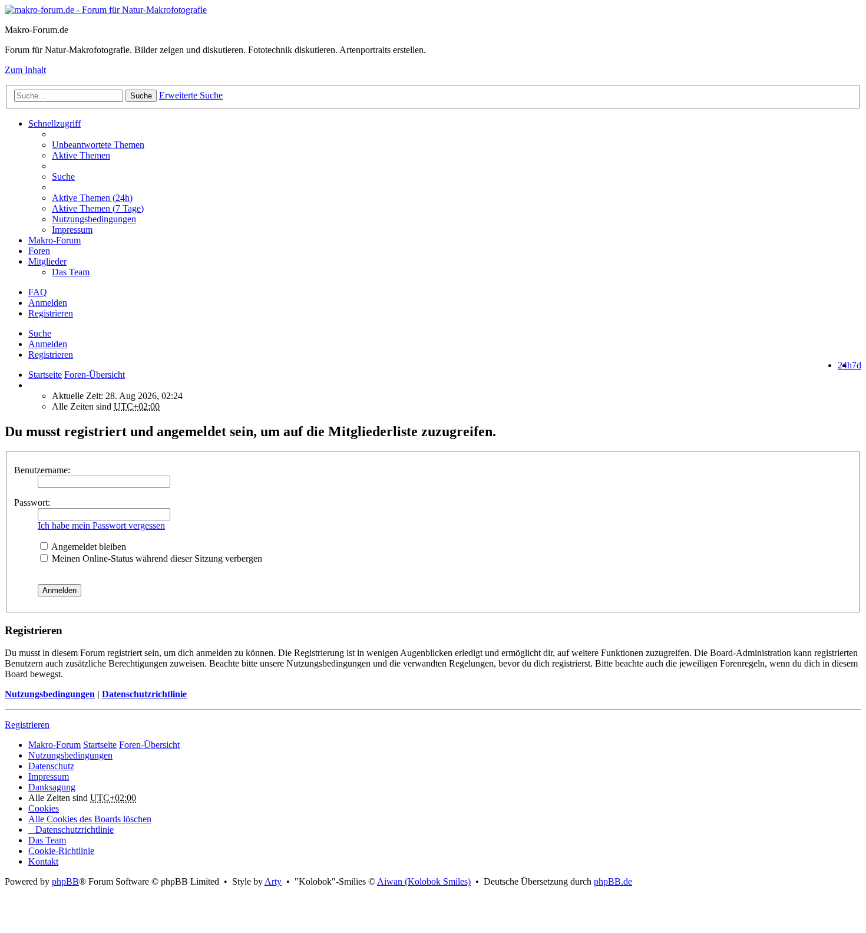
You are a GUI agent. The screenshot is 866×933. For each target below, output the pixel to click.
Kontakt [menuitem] (43, 861)
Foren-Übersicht (149, 745)
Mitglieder (47, 261)
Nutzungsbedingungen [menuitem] (94, 219)
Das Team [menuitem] (71, 272)
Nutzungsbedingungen (50, 694)
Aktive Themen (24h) (92, 198)
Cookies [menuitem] (43, 808)
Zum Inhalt (25, 70)
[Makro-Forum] (106, 10)
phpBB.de (613, 881)
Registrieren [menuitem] (50, 313)
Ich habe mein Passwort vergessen (101, 525)
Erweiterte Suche (191, 95)
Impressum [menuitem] (72, 230)
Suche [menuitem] (63, 177)
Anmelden (47, 344)
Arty (273, 881)
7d (856, 365)
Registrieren (50, 355)
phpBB (65, 881)
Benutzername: (42, 470)
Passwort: (32, 502)
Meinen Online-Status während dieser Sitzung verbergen (155, 558)
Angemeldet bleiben (87, 547)
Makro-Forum (54, 240)
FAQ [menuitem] (37, 292)
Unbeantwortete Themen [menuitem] (98, 145)
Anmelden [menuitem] (47, 303)
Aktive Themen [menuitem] (81, 155)
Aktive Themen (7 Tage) (98, 208)
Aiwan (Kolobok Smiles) (424, 881)
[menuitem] (456, 198)
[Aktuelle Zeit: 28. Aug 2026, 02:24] (31, 385)
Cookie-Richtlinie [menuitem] (61, 851)
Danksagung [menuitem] (51, 787)
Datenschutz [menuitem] (51, 766)
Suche (141, 95)
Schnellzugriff (54, 123)
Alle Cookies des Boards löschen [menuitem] (89, 819)
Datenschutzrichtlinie (144, 694)
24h (845, 365)
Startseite (45, 375)
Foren (39, 251)
